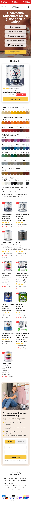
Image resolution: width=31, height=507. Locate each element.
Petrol (20, 487)
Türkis (15, 487)
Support (11, 478)
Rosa (23, 485)
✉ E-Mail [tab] (10, 441)
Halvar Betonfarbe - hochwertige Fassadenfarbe (8, 335)
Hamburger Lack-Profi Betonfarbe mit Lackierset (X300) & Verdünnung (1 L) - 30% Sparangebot (22, 278)
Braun (6, 487)
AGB (14, 480)
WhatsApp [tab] (21, 441)
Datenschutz (8, 480)
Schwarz (20, 490)
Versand (16, 478)
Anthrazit (14, 490)
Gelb (15, 485)
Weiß (6, 485)
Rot (19, 485)
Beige (11, 485)
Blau (24, 487)
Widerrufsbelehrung (21, 480)
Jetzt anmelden (15, 457)
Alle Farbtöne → (15, 492)
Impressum (23, 478)
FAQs (5, 478)
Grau (9, 490)
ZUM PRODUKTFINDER (16, 52)
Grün (10, 487)
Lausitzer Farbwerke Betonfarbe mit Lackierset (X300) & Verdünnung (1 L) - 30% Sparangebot (22, 337)
